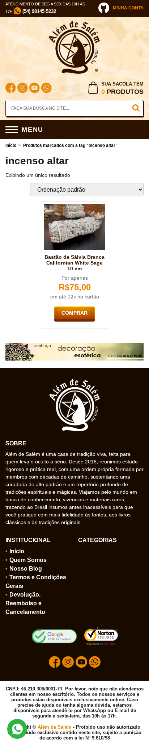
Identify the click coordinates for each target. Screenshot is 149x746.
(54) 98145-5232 (38, 11)
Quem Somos (28, 560)
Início (10, 145)
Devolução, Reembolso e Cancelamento (25, 603)
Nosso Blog (25, 569)
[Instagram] (22, 89)
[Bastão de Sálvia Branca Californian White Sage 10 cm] (74, 207)
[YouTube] (34, 89)
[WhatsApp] (46, 89)
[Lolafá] (74, 346)
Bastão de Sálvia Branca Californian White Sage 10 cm (74, 262)
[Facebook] (10, 89)
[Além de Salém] (74, 23)
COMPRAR (74, 313)
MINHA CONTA (128, 7)
